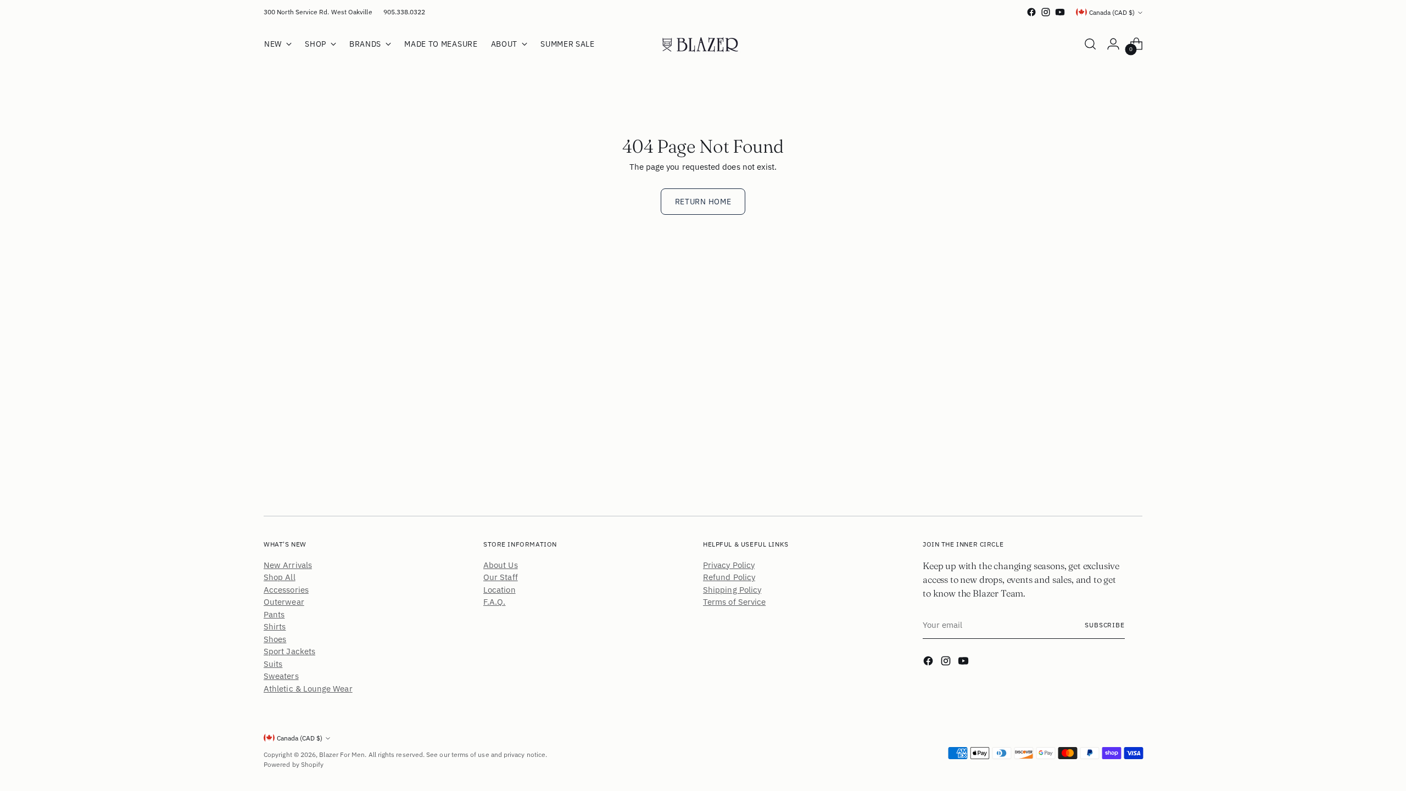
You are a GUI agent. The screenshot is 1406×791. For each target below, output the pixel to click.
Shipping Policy (732, 589)
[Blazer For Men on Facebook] (1031, 12)
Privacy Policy (729, 565)
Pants (274, 614)
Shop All (279, 577)
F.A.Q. (494, 602)
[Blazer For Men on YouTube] (1060, 12)
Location (499, 589)
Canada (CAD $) (1112, 12)
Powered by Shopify (293, 764)
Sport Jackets (289, 651)
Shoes (275, 639)
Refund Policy (729, 577)
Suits (273, 664)
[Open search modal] (1090, 44)
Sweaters (281, 676)
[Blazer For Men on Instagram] (1046, 12)
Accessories (286, 589)
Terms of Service (734, 602)
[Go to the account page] (1113, 44)
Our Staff (500, 577)
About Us (500, 565)
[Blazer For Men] (703, 44)
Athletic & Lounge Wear (308, 688)
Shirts (275, 626)
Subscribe (1105, 625)
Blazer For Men (342, 754)
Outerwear (284, 602)
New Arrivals (288, 565)
